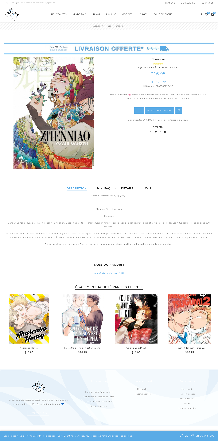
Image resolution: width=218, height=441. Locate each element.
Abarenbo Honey (29, 348)
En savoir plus (205, 435)
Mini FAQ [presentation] (103, 188)
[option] (29, 326)
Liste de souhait (178, 110)
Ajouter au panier (35, 319)
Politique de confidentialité (99, 401)
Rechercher (143, 389)
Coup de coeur (163, 14)
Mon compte (187, 389)
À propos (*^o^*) (38, 413)
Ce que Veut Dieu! (136, 348)
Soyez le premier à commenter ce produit (158, 67)
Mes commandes (187, 394)
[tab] (76, 188)
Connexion (208, 3)
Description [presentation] (77, 188)
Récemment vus (143, 394)
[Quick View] (23, 319)
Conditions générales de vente (98, 396)
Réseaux (158, 127)
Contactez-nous (99, 406)
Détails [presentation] (127, 188)
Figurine (111, 14)
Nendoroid (79, 14)
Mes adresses (187, 398)
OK (186, 435)
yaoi (96, 273)
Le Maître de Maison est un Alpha (82, 348)
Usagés (143, 14)
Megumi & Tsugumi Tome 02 (190, 348)
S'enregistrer (188, 3)
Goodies (127, 14)
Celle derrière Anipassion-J (99, 392)
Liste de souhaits (187, 408)
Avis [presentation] (147, 188)
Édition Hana (158, 82)
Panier (187, 403)
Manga (96, 14)
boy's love (112, 273)
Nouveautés (59, 14)
